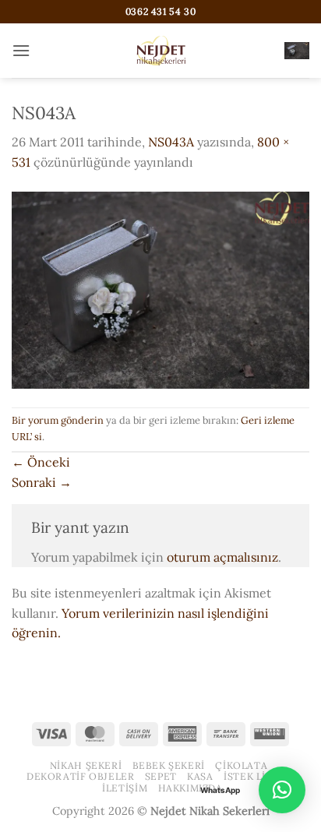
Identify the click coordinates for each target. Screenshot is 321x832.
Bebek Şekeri (168, 765)
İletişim (124, 788)
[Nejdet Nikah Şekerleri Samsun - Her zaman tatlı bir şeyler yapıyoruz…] (160, 50)
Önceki (41, 462)
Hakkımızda (190, 788)
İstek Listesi (259, 776)
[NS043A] (160, 288)
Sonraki (42, 482)
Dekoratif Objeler (80, 776)
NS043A (171, 142)
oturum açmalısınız (222, 557)
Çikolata (241, 765)
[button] (21, 50)
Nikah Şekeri (86, 765)
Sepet (161, 776)
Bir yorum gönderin (58, 420)
